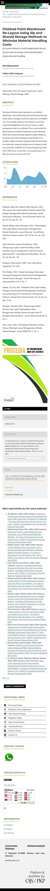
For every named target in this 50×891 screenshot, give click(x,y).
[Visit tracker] (5, 808)
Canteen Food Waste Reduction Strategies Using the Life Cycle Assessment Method (25, 568)
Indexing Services (15, 726)
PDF (8, 409)
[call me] (9, 762)
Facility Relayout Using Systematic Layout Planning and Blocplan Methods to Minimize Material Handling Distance (25, 550)
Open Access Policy (16, 722)
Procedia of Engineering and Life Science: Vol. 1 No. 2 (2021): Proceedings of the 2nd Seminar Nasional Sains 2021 (27, 524)
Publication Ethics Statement (19, 709)
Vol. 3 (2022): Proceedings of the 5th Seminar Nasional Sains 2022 (24, 15)
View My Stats (9, 785)
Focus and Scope (15, 705)
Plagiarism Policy (15, 718)
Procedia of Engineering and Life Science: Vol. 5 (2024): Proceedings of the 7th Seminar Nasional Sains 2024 (27, 653)
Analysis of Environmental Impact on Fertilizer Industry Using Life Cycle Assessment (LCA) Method (26, 599)
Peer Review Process (17, 714)
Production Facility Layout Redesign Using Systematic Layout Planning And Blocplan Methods (25, 534)
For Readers (8, 825)
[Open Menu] (2, 2)
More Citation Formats (16, 458)
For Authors (8, 829)
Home (5, 12)
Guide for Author (14, 731)
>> (8, 678)
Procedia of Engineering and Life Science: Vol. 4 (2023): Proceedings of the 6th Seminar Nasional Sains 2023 (27, 671)
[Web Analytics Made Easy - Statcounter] (8, 780)
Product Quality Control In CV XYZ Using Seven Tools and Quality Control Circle (27, 611)
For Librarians (9, 833)
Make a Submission (15, 686)
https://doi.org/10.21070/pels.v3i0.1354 (23, 84)
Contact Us (12, 735)
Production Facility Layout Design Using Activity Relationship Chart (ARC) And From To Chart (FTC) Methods (27, 516)
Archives (14, 12)
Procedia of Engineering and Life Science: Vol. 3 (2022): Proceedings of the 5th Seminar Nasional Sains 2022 (26, 539)
